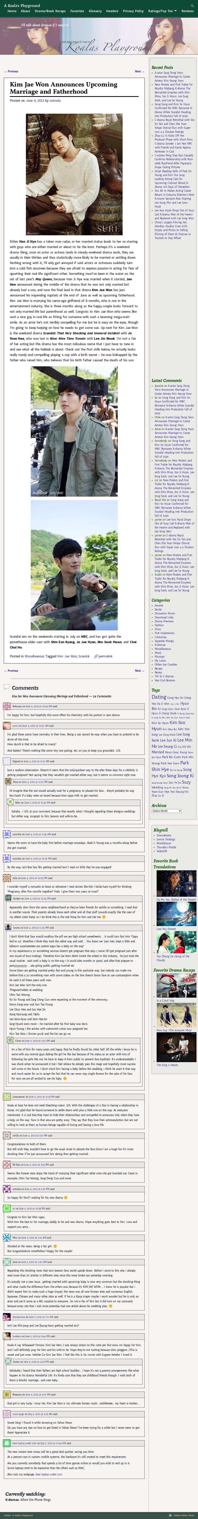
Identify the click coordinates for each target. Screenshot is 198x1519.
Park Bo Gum (171, 757)
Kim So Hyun (160, 723)
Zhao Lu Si (158, 795)
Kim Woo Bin (170, 729)
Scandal (84, 656)
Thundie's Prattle (166, 847)
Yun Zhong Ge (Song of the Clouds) (173, 958)
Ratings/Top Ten (160, 11)
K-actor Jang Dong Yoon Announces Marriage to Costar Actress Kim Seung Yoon (172, 76)
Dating (159, 697)
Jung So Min (159, 717)
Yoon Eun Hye (160, 791)
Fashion (159, 625)
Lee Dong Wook (167, 734)
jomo (15, 725)
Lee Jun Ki (168, 740)
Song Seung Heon (160, 783)
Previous (11, 71)
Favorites (77, 11)
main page (18, 1414)
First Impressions (164, 633)
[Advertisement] (175, 310)
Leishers (17, 1336)
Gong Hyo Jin (175, 697)
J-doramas (160, 637)
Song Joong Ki (180, 775)
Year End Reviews (165, 680)
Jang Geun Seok (171, 709)
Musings (160, 656)
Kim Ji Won (184, 717)
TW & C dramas (164, 676)
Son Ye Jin (175, 782)
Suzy (186, 782)
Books (158, 609)
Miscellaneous (34, 656)
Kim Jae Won (67, 656)
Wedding (157, 787)
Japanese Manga (164, 641)
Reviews (188, 11)
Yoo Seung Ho (179, 791)
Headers (112, 11)
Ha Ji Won (163, 703)
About (25, 11)
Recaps (158, 668)
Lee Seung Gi (167, 746)
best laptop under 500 (24, 1443)
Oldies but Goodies (166, 664)
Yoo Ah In (176, 788)
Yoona (185, 787)
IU (159, 709)
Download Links (164, 617)
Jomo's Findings (166, 839)
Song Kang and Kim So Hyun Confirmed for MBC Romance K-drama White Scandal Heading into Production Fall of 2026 (174, 405)
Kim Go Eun (172, 717)
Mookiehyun (164, 843)
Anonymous (19, 1317)
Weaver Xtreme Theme (184, 1515)
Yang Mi (168, 788)
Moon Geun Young (176, 752)
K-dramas (160, 644)
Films (158, 629)
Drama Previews (164, 621)
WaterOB (162, 851)
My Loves (160, 660)
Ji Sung (181, 713)
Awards (159, 605)
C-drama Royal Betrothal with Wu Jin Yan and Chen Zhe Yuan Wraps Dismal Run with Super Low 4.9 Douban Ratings (174, 543)
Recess (158, 672)
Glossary (95, 11)
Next (140, 71)
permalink (105, 656)
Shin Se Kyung (176, 770)
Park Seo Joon (170, 763)
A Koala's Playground (22, 5)
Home (12, 11)
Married (158, 752)
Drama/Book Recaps (50, 11)
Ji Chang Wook (168, 713)
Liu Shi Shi (184, 746)
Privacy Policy (133, 11)
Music (158, 652)
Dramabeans (164, 835)
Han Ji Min (174, 704)
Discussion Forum (165, 613)
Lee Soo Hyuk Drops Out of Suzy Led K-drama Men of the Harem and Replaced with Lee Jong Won (174, 214)
